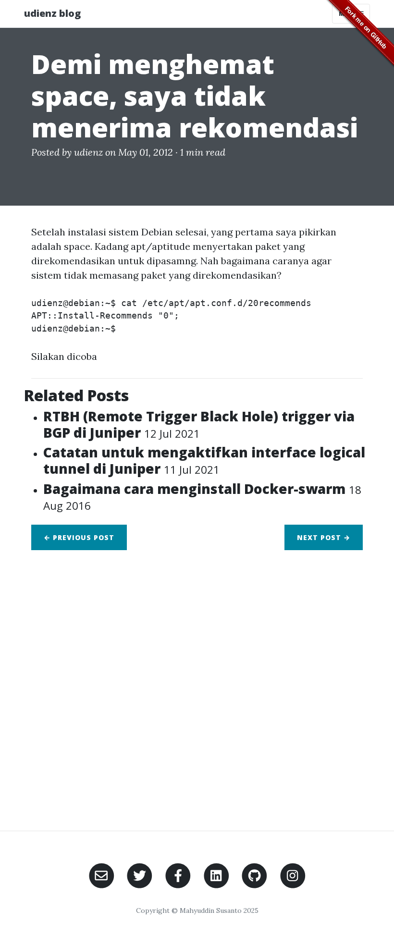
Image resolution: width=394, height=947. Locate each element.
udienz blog (52, 13)
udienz (88, 152)
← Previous (79, 537)
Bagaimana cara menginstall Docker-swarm (202, 497)
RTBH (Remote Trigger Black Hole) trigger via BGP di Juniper (199, 424)
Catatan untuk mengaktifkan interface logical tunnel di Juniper (204, 460)
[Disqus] (197, 685)
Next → (323, 537)
